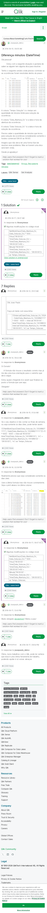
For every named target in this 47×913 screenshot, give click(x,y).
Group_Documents (11, 692)
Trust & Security (7, 817)
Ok (23, 905)
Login (32, 2)
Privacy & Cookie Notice (11, 879)
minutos (4, 167)
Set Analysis (26, 172)
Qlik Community (8, 849)
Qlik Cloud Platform (9, 731)
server (35, 703)
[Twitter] (3, 854)
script (34, 692)
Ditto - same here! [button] (9, 181)
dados (28, 703)
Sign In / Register (39, 12)
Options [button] (43, 27)
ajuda (22, 696)
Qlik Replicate (6, 745)
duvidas (7, 703)
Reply (38, 191)
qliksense (26, 700)
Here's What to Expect (24, 20)
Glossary (4, 792)
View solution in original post (16, 258)
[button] (44, 42)
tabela (28, 696)
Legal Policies (6, 875)
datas (14, 703)
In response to (16, 222)
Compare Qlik (6, 789)
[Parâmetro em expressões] (38, 200)
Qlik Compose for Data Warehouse (15, 753)
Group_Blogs (25, 692)
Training (4, 796)
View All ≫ (8, 713)
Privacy (4, 825)
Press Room (6, 814)
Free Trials (5, 785)
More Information (23, 910)
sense (21, 703)
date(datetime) (13, 164)
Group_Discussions (29, 164)
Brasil (4, 28)
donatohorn (19, 619)
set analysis (8, 700)
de (34, 696)
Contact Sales (7, 839)
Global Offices (7, 835)
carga (6, 707)
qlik (33, 700)
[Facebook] (12, 854)
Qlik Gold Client (7, 764)
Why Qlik (4, 768)
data (15, 696)
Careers (4, 828)
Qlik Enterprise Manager (11, 756)
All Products (6, 727)
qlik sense (8, 696)
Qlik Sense (13, 172)
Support (4, 800)
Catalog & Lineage (8, 760)
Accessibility (6, 821)
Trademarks (6, 882)
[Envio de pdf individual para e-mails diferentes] (42, 200)
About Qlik (5, 810)
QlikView (4, 742)
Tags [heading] (6, 682)
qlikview (24, 689)
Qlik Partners (6, 781)
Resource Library (8, 778)
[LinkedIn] (7, 854)
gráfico (18, 700)
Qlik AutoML (6, 738)
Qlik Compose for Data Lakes (13, 749)
